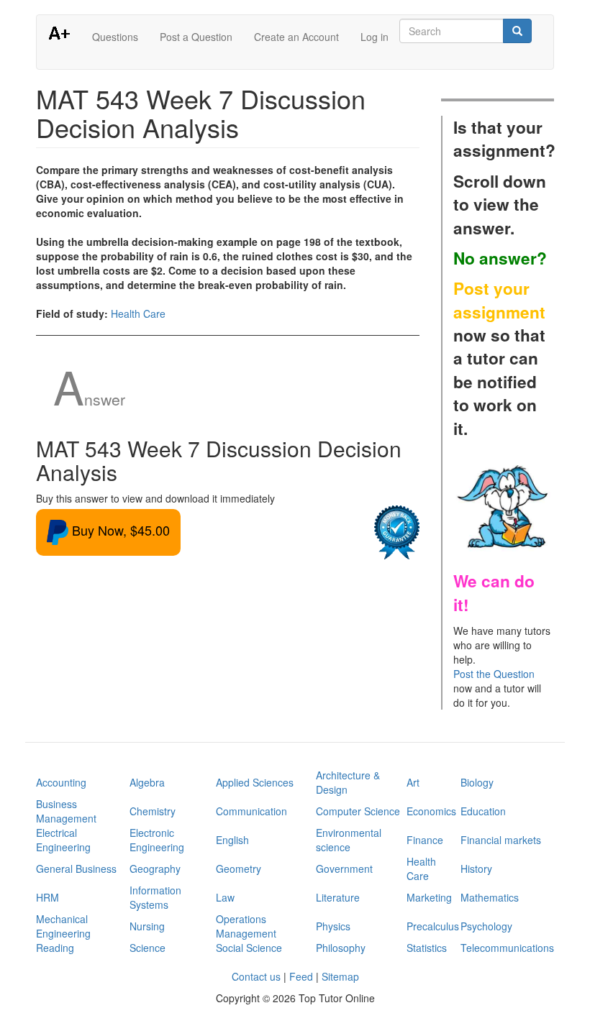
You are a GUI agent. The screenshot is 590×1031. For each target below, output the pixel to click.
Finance (425, 840)
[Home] (64, 32)
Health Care (138, 313)
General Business (76, 868)
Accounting (61, 782)
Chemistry (153, 811)
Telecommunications (507, 947)
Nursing (147, 926)
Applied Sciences (255, 782)
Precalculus (433, 926)
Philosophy (341, 947)
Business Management (66, 811)
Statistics (427, 947)
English (232, 840)
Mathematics (489, 897)
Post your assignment (499, 300)
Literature (338, 897)
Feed (301, 976)
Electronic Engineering (157, 839)
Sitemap (340, 976)
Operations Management (246, 926)
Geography (155, 868)
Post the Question (494, 673)
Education (483, 811)
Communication (251, 811)
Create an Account (296, 36)
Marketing (429, 897)
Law (225, 897)
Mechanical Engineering (63, 926)
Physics (333, 926)
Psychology (486, 926)
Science (147, 947)
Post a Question (196, 36)
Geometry (238, 868)
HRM (47, 897)
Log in (374, 36)
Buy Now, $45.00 (119, 530)
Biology (477, 782)
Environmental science (348, 839)
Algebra (147, 782)
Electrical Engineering (63, 839)
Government (344, 868)
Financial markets (500, 840)
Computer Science (358, 811)
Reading (55, 947)
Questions (115, 36)
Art (413, 782)
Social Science (249, 947)
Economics (431, 811)
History (476, 868)
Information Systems (155, 897)
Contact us (256, 976)
